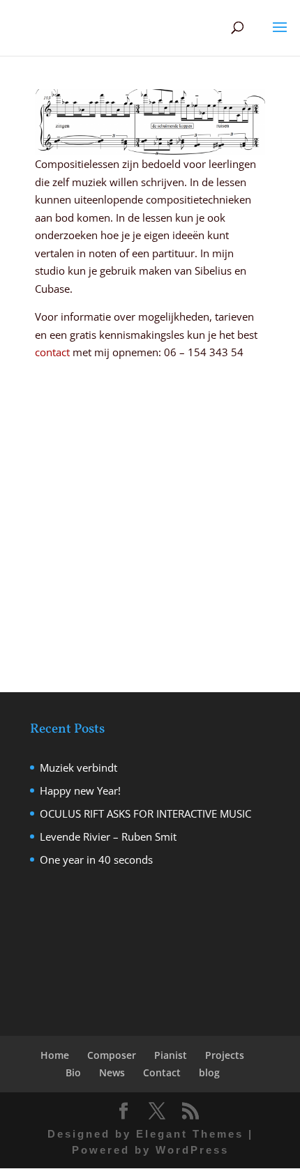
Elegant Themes (189, 1134)
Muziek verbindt (78, 767)
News (112, 1072)
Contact (162, 1072)
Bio (73, 1072)
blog (209, 1072)
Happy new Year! (80, 790)
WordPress (192, 1150)
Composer (111, 1055)
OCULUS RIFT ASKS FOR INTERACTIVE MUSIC (145, 813)
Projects (224, 1055)
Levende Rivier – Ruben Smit (108, 836)
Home (54, 1055)
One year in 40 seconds (96, 859)
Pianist (170, 1055)
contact (52, 352)
